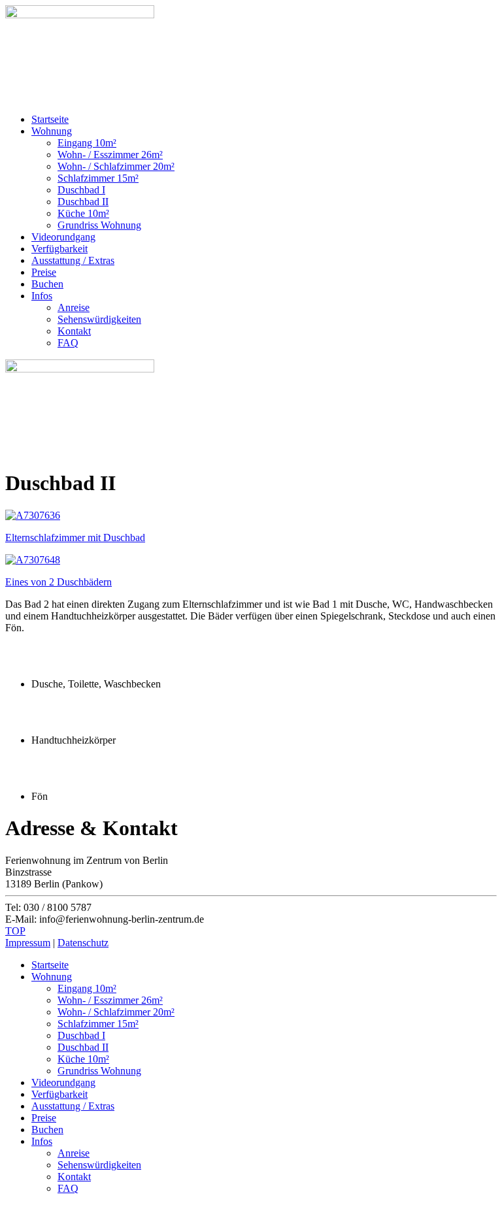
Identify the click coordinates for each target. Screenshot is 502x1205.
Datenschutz (83, 942)
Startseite (50, 119)
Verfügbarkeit (59, 248)
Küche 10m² (83, 213)
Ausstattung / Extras (72, 260)
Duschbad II (83, 201)
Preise (43, 272)
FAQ (68, 342)
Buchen (47, 283)
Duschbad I (81, 189)
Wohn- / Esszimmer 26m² (110, 154)
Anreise (74, 307)
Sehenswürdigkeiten (99, 319)
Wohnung (51, 131)
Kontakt (74, 331)
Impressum (27, 942)
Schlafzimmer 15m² (98, 178)
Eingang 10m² (87, 142)
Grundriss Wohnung (99, 225)
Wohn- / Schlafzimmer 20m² (116, 166)
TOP (15, 930)
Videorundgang (63, 236)
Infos (41, 295)
